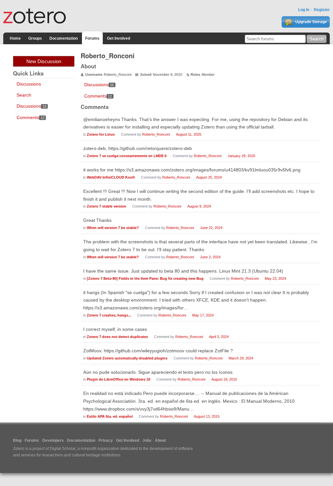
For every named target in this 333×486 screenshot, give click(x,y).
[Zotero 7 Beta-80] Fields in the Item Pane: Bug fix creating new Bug (145, 278)
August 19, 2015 (224, 379)
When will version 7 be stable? (113, 228)
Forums (92, 38)
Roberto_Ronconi (156, 134)
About (160, 440)
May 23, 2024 (275, 278)
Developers (53, 440)
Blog (17, 440)
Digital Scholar (62, 448)
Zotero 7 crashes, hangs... (109, 315)
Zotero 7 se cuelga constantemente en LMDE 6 (126, 156)
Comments (31, 117)
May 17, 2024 (203, 315)
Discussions (29, 84)
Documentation (63, 38)
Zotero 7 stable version (106, 206)
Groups (35, 38)
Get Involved (118, 38)
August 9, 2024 (199, 206)
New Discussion (43, 61)
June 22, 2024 (211, 228)
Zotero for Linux (101, 134)
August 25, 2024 (209, 177)
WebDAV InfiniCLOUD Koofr (111, 177)
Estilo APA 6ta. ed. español (110, 416)
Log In (303, 9)
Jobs (147, 440)
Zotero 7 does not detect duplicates (117, 337)
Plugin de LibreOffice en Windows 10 (118, 379)
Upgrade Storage (310, 22)
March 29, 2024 (241, 358)
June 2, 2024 (210, 257)
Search (24, 95)
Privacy (106, 440)
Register (322, 9)
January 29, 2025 (241, 156)
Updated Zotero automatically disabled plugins (127, 358)
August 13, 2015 (207, 416)
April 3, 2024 (219, 337)
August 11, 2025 (188, 134)
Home (15, 38)
